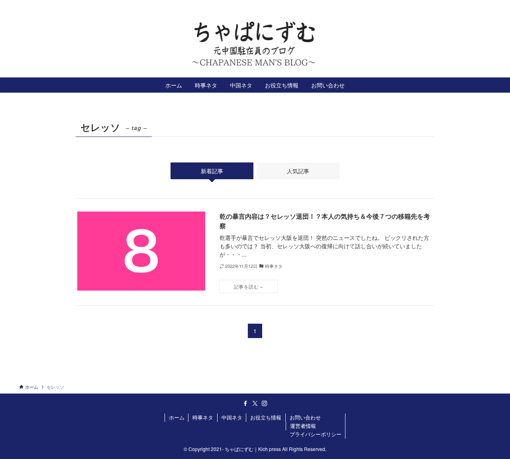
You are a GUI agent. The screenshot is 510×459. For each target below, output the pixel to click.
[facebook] (465, 6)
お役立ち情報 (265, 417)
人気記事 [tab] (298, 171)
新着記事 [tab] (212, 171)
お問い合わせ (305, 417)
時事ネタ (202, 417)
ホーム (176, 417)
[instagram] (486, 6)
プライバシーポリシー (315, 434)
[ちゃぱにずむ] (255, 44)
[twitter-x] (475, 6)
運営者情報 (303, 425)
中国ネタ (232, 417)
